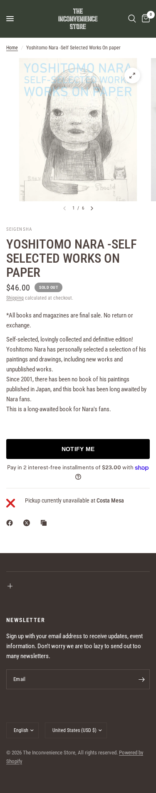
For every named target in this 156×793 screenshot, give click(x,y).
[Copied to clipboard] (45, 523)
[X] (28, 523)
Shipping (15, 298)
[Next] (92, 208)
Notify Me (78, 449)
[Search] (132, 18)
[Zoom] (132, 75)
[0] (144, 18)
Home (12, 48)
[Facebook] (11, 523)
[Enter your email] (141, 679)
